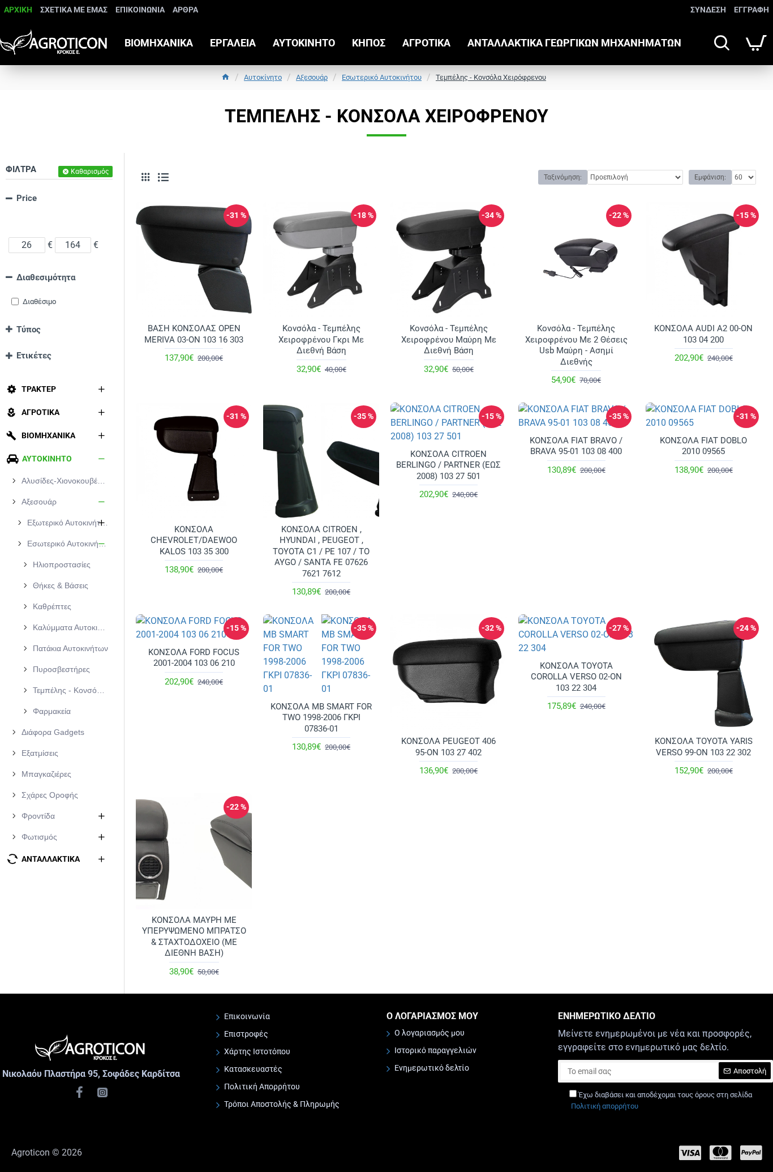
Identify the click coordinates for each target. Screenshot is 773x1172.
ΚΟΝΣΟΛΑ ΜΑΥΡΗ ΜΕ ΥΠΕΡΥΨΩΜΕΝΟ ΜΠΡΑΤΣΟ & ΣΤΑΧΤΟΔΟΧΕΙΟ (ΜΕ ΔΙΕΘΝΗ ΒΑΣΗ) (194, 937)
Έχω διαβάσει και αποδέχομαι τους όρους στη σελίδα (661, 1100)
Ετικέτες (33, 355)
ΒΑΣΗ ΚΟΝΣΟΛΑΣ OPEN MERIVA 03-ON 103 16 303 (193, 334)
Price (26, 198)
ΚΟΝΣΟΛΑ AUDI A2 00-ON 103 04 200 (703, 334)
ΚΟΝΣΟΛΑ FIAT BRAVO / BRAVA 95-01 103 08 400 (576, 446)
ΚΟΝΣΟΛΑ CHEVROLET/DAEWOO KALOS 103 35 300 (194, 540)
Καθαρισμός (90, 172)
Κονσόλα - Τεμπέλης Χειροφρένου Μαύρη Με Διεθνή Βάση (448, 339)
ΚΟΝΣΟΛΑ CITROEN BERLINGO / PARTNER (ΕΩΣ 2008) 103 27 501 (448, 465)
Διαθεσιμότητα (45, 277)
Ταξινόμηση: (563, 177)
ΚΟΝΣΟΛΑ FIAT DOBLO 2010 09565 (703, 446)
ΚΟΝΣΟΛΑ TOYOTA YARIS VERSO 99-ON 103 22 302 (704, 747)
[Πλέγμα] (145, 177)
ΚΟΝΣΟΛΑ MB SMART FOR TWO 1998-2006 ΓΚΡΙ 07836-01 (321, 718)
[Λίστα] (163, 177)
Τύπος (28, 329)
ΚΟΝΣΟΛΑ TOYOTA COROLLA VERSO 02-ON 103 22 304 (576, 677)
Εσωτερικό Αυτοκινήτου (382, 77)
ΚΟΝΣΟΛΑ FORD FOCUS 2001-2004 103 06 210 (193, 658)
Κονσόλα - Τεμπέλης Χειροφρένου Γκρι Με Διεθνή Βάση (321, 339)
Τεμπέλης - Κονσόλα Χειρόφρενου (491, 77)
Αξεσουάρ (312, 77)
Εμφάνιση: (710, 177)
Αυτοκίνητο (263, 77)
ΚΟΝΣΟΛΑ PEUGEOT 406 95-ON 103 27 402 (448, 747)
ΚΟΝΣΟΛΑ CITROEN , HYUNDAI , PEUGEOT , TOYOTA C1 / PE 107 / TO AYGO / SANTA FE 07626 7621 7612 (321, 551)
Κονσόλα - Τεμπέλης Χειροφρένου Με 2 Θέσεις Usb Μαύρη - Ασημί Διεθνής (576, 345)
